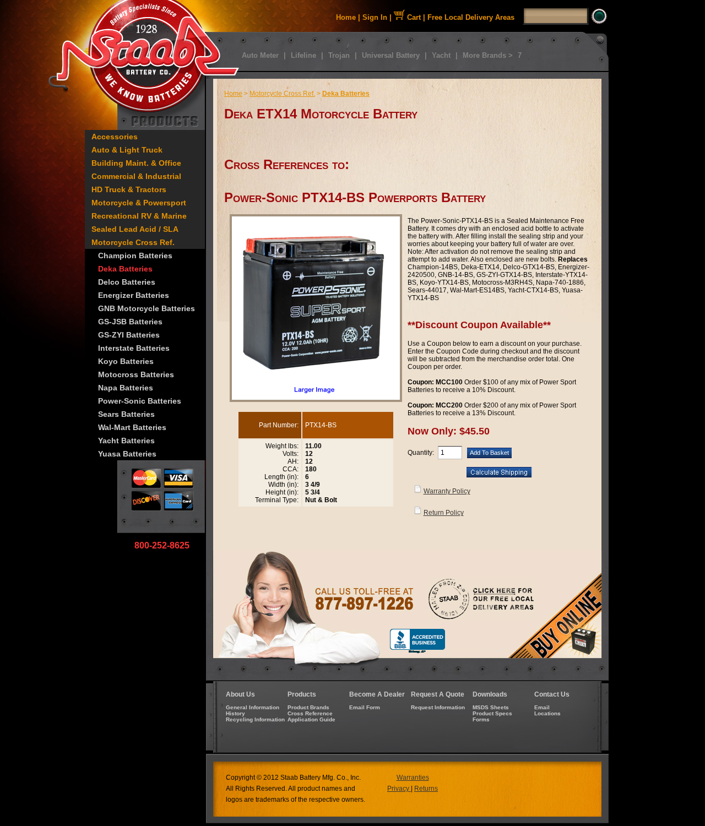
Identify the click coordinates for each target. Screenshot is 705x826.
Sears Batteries (126, 414)
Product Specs (492, 713)
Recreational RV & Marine (139, 215)
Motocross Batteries (136, 374)
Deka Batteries (125, 268)
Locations (547, 713)
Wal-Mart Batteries (132, 427)
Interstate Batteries (134, 348)
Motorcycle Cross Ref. (133, 242)
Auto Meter (260, 55)
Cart (413, 17)
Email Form (364, 707)
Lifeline (303, 55)
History (235, 713)
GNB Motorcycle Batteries (146, 308)
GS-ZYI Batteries (129, 334)
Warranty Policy (447, 491)
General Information (252, 707)
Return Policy (444, 513)
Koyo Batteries (126, 361)
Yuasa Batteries (127, 453)
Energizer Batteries (133, 295)
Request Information (438, 707)
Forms (481, 719)
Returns (426, 788)
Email (542, 707)
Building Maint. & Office (136, 163)
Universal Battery (391, 55)
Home (346, 17)
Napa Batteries (125, 387)
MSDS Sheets (491, 707)
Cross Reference (310, 713)
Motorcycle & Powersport (138, 202)
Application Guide (311, 719)
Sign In (374, 17)
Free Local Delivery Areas (470, 17)
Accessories (114, 136)
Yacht (441, 55)
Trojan (339, 55)
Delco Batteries (126, 282)
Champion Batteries (135, 255)
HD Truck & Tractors (128, 189)
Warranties (413, 777)
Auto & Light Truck (126, 149)
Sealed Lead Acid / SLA (134, 229)
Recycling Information (255, 719)
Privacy (399, 788)
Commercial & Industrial (136, 176)
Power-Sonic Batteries (139, 400)
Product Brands (308, 707)
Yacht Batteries (126, 440)
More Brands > (488, 55)
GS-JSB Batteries (130, 321)
